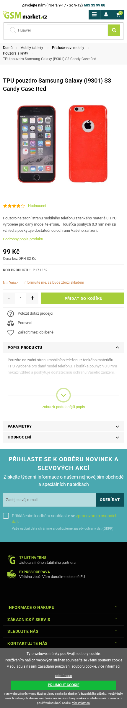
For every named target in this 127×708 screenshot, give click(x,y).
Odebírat (110, 499)
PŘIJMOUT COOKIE (63, 685)
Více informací (81, 702)
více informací (109, 666)
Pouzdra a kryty (15, 53)
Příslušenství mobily (68, 48)
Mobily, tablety (31, 48)
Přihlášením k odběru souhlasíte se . (65, 518)
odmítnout (63, 676)
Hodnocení (37, 205)
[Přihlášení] (106, 14)
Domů (8, 48)
